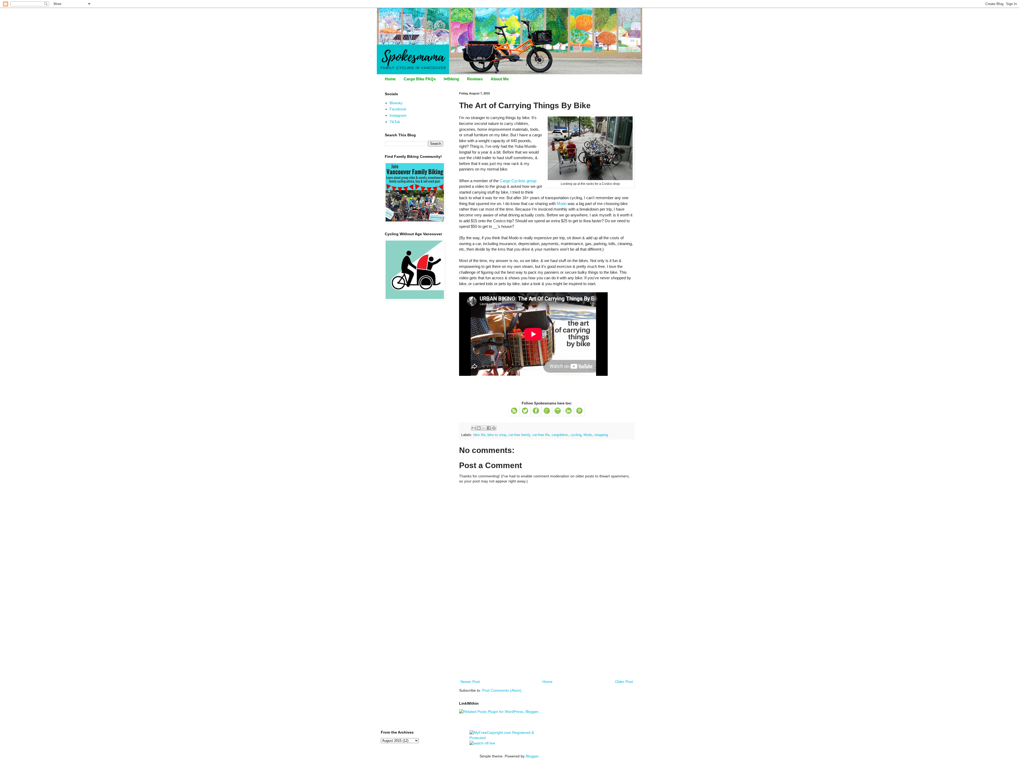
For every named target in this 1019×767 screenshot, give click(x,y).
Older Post (624, 681)
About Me (500, 79)
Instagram (398, 115)
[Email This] (473, 428)
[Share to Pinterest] (493, 428)
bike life (479, 435)
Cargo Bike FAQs (420, 79)
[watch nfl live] (482, 743)
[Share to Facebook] (488, 428)
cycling (576, 435)
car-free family (519, 435)
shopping (601, 435)
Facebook (398, 109)
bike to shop (496, 435)
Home (390, 79)
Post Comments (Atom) (501, 690)
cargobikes (560, 435)
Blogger (532, 756)
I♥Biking (451, 79)
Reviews (475, 79)
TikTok (395, 122)
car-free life (541, 435)
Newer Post (470, 681)
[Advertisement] (546, 638)
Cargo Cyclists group (518, 180)
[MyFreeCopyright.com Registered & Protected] (509, 738)
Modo (562, 203)
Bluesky (396, 103)
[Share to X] (483, 428)
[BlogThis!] (478, 428)
